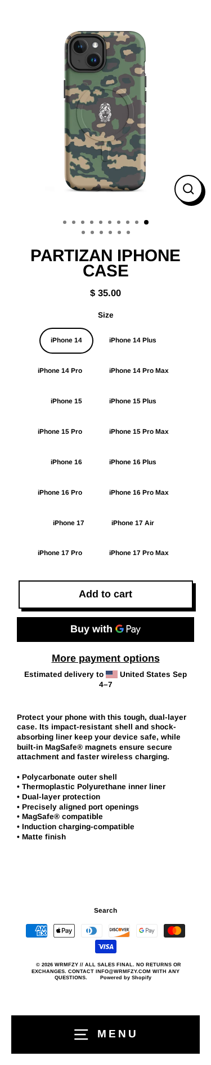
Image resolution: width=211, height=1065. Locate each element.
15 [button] (120, 233)
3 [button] (84, 223)
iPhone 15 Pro (60, 431)
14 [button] (111, 233)
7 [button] (120, 223)
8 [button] (129, 223)
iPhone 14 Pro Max (139, 371)
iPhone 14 (66, 340)
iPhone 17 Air (132, 523)
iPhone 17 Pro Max (139, 553)
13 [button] (102, 233)
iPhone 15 (66, 401)
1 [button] (66, 223)
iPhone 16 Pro (60, 492)
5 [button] (102, 223)
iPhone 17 (68, 523)
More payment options (106, 658)
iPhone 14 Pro (60, 371)
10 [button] (147, 223)
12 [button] (93, 233)
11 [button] (84, 233)
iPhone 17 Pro (60, 553)
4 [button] (93, 223)
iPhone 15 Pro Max (139, 431)
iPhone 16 (66, 462)
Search (105, 910)
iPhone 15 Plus (132, 401)
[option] (105, 106)
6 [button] (111, 223)
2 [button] (75, 223)
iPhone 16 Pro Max (139, 492)
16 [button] (129, 233)
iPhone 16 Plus (132, 462)
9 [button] (138, 223)
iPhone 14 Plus (132, 340)
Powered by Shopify (125, 977)
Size (106, 315)
